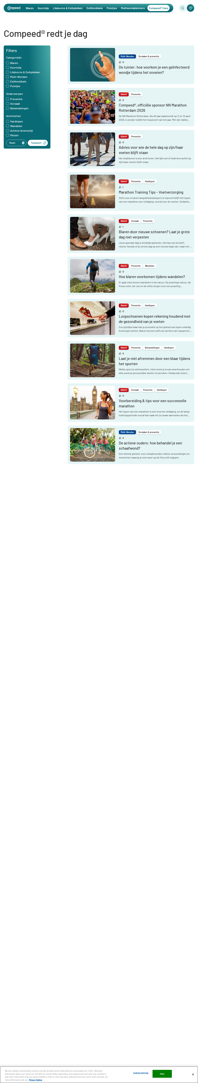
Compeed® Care (158, 8)
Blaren (30, 8)
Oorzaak (15, 103)
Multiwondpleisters (133, 8)
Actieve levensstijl (21, 130)
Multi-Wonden (18, 76)
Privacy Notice (35, 1080)
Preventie (16, 99)
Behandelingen (19, 108)
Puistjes (112, 8)
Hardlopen (16, 121)
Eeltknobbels (95, 8)
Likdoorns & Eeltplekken (68, 8)
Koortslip (43, 8)
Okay (162, 1073)
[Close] (193, 1074)
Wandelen (16, 126)
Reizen (14, 135)
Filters (11, 50)
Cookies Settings (140, 1073)
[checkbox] (7, 63)
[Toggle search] (182, 8)
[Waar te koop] (190, 8)
